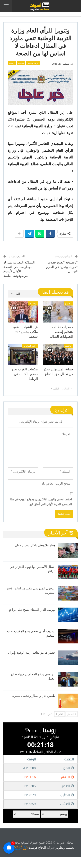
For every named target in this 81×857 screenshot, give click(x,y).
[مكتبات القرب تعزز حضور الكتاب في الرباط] (23, 354)
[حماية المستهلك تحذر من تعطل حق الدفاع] (58, 354)
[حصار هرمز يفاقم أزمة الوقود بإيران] (68, 657)
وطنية (12, 63)
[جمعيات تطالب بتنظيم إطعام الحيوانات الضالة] (58, 312)
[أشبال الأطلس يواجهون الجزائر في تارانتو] (68, 572)
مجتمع (21, 63)
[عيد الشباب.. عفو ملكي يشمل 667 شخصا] (23, 312)
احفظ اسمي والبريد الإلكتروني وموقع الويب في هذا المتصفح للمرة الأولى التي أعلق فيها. (41, 501)
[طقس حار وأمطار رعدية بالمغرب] (68, 701)
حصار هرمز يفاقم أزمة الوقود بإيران (31, 652)
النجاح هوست (36, 847)
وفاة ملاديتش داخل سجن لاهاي (35, 545)
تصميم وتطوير (65, 847)
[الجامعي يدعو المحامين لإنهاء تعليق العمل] (68, 679)
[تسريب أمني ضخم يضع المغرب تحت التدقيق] (68, 636)
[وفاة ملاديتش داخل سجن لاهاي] (68, 550)
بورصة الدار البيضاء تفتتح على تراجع (32, 609)
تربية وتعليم (32, 63)
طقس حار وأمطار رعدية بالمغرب (33, 695)
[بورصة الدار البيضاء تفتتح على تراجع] (68, 615)
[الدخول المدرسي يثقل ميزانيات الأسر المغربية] (68, 593)
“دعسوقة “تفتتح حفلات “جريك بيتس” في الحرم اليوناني (62, 267)
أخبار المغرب (29, 345)
